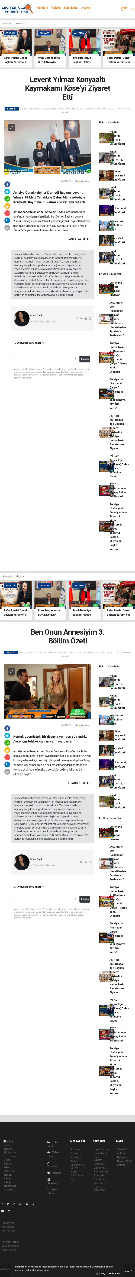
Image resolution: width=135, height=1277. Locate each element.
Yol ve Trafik (100, 1153)
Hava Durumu (101, 1149)
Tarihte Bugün (101, 1171)
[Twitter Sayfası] (9, 1203)
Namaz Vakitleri (98, 1158)
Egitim (73, 1179)
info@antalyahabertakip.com (45, 321)
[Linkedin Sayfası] (28, 1203)
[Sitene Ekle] (10, 1210)
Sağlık (73, 1171)
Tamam (115, 1273)
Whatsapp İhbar (10, 1245)
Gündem (42, 7)
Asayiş (85, 7)
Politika (56, 7)
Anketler (121, 1153)
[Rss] (34, 1203)
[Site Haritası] (4, 1210)
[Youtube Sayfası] (21, 1203)
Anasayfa (8, 23)
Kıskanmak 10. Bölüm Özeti (116, 225)
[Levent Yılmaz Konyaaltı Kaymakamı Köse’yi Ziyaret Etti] (47, 147)
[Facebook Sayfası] (3, 1203)
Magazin (20, 576)
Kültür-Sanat (77, 1175)
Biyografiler (123, 1157)
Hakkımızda (8, 1222)
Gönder (85, 359)
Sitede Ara (123, 1149)
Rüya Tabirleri (124, 1161)
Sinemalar (99, 1175)
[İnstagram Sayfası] (15, 1203)
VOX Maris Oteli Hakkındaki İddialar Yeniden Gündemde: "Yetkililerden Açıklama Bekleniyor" (118, 319)
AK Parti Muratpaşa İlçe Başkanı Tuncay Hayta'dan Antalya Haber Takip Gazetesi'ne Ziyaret (117, 432)
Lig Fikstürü (100, 1167)
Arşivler (56, 1172)
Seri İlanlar (99, 1179)
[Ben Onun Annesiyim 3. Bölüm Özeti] (47, 691)
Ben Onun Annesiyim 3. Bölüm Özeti (118, 175)
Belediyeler (71, 7)
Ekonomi (20, 23)
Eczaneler (99, 1163)
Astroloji (121, 1164)
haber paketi (7, 1272)
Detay (101, 1273)
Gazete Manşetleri (99, 1188)
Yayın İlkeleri (8, 1226)
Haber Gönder (9, 1249)
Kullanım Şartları (10, 1242)
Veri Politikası (9, 1230)
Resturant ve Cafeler (77, 1166)
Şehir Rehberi (101, 1183)
